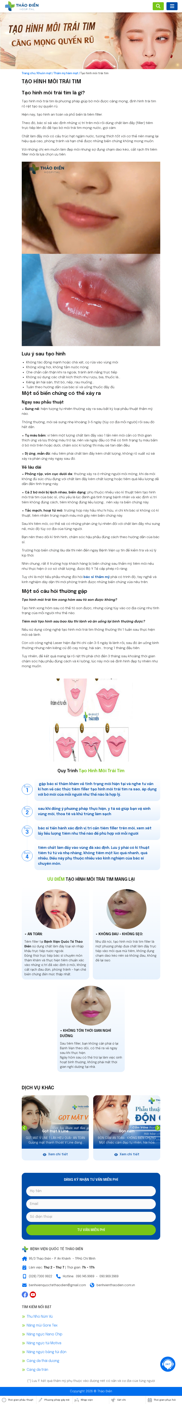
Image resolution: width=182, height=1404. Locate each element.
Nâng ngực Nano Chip (44, 1334)
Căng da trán (37, 1370)
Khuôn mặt (44, 73)
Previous (24, 1128)
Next (157, 1128)
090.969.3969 (109, 1276)
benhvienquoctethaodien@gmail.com (57, 1285)
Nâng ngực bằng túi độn (46, 1352)
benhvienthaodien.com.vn (116, 1285)
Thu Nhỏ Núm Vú (40, 1317)
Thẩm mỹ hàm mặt (66, 73)
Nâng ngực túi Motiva (44, 1343)
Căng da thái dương (43, 1361)
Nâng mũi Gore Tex (42, 1325)
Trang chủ (28, 73)
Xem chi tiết (58, 1154)
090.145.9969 (85, 1276)
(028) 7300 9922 (40, 1276)
